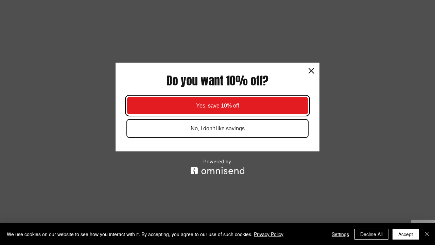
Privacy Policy (268, 234)
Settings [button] (340, 234)
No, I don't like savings (218, 128)
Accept (405, 234)
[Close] (311, 71)
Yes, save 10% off (217, 106)
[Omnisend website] (217, 166)
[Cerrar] (427, 234)
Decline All (371, 234)
